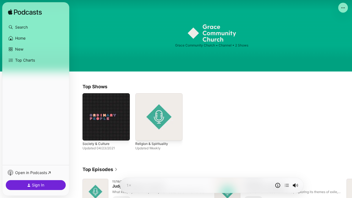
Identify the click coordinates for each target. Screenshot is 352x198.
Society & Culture (97, 95)
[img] (25, 12)
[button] (35, 27)
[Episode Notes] (277, 185)
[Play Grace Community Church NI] (142, 134)
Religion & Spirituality (153, 95)
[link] (100, 169)
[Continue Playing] (287, 185)
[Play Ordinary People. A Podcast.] (89, 134)
